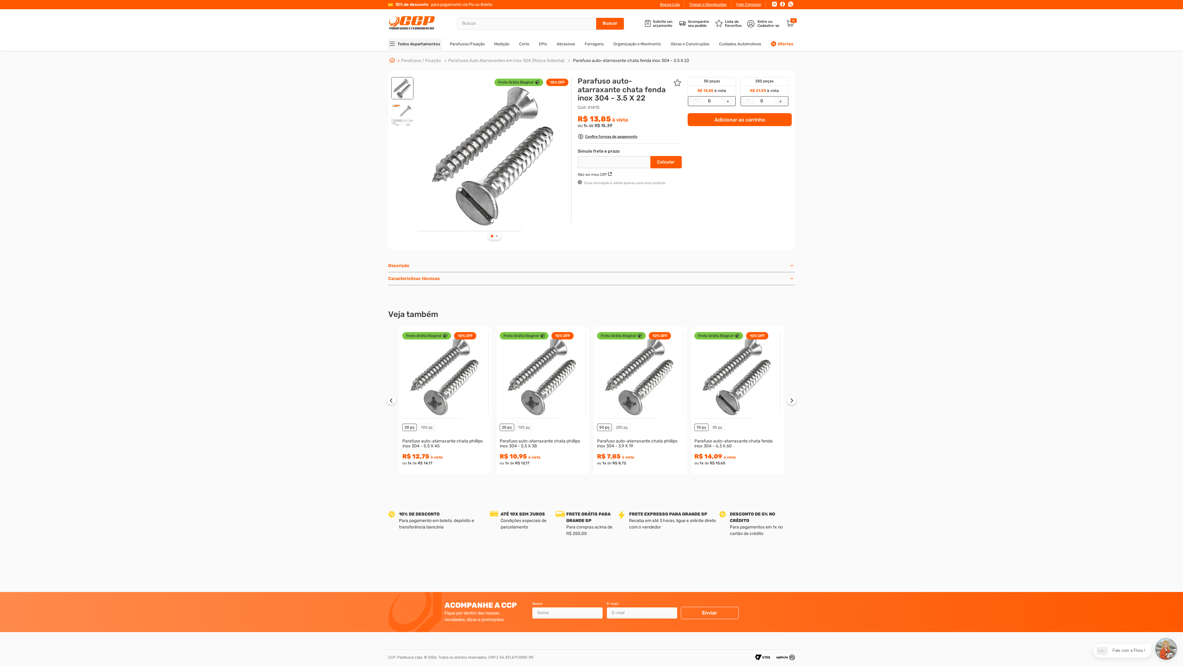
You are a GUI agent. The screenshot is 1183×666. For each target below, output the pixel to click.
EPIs (543, 44)
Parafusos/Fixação (467, 44)
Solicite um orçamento (663, 24)
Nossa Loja (670, 4)
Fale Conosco (748, 4)
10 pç (701, 427)
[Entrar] (764, 24)
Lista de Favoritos (733, 24)
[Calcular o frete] (666, 162)
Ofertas (785, 44)
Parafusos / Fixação (421, 60)
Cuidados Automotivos (740, 44)
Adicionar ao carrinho (739, 120)
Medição (501, 44)
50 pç (604, 427)
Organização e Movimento (637, 44)
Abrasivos (566, 44)
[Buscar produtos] (610, 24)
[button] (607, 137)
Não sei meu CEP (592, 174)
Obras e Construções (690, 44)
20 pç (409, 427)
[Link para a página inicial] (392, 61)
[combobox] (540, 24)
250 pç (622, 427)
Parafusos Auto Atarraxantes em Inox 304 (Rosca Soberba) (506, 60)
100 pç (427, 427)
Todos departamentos (418, 44)
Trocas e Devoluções (708, 4)
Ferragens (594, 44)
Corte (524, 44)
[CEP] (615, 161)
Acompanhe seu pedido (698, 24)
